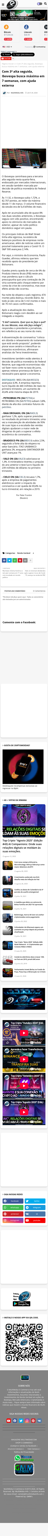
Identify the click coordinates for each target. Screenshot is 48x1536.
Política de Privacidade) (24, 1452)
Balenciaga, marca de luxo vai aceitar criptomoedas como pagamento (29, 916)
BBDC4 (28, 440)
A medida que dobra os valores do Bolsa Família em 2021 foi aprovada (28, 903)
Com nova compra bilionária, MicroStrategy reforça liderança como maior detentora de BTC (29, 864)
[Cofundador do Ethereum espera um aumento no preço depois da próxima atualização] (8, 930)
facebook (15, 1201)
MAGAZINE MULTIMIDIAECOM (24, 1439)
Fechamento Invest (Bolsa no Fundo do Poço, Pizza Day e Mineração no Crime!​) (29, 970)
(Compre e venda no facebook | (24, 1446)
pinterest (15, 1214)
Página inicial (7, 64)
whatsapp (14, 1207)
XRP (46, 32)
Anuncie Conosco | (16, 1449)
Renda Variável (23, 553)
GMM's (30, 1496)
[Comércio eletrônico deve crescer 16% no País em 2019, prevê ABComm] (8, 960)
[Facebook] (4, 560)
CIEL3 (22, 476)
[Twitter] (9, 560)
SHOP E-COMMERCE (24, 1442)
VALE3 (21, 458)
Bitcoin (7, 32)
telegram (37, 1207)
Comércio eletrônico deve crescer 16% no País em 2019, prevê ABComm (29, 958)
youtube (36, 1220)
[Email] (25, 560)
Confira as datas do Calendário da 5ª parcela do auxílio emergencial (28, 890)
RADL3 (33, 413)
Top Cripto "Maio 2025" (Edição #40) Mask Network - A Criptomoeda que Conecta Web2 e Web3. (28, 944)
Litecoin (28, 32)
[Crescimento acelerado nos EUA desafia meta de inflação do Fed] (8, 880)
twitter (37, 1201)
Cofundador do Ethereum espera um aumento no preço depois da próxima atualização (29, 929)
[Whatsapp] (14, 560)
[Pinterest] (20, 560)
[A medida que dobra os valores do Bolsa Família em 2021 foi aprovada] (8, 905)
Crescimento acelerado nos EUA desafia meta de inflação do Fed (26, 878)
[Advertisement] (24, 659)
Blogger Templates (24, 1504)
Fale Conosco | (34, 1449)
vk (37, 1214)
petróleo (6, 407)
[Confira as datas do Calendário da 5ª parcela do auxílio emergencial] (8, 892)
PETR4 (28, 398)
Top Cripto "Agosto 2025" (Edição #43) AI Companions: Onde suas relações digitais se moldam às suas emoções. (22, 846)
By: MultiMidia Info (20, 1491)
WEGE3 (34, 379)
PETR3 (27, 401)
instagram (14, 1220)
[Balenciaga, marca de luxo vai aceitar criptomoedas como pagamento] (8, 918)
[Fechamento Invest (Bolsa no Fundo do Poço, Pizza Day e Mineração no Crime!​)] (8, 972)
